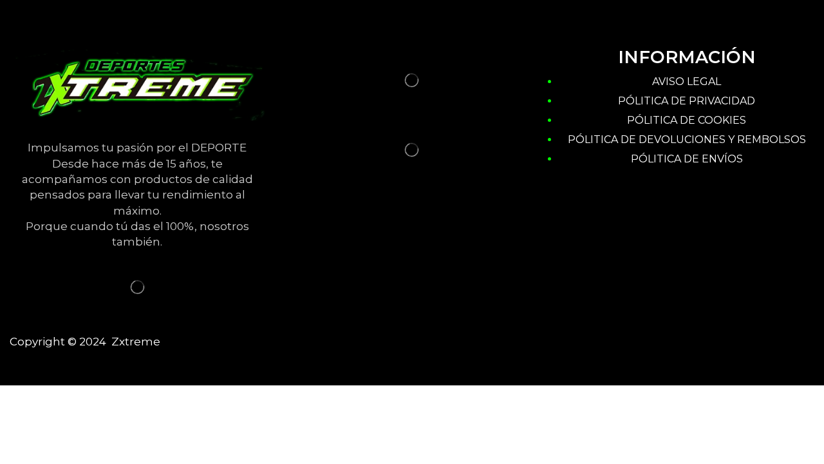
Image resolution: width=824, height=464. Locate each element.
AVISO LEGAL (686, 81)
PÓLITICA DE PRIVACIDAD (686, 101)
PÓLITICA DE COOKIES (686, 120)
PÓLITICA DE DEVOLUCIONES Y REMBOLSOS (687, 139)
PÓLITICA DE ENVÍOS (687, 159)
